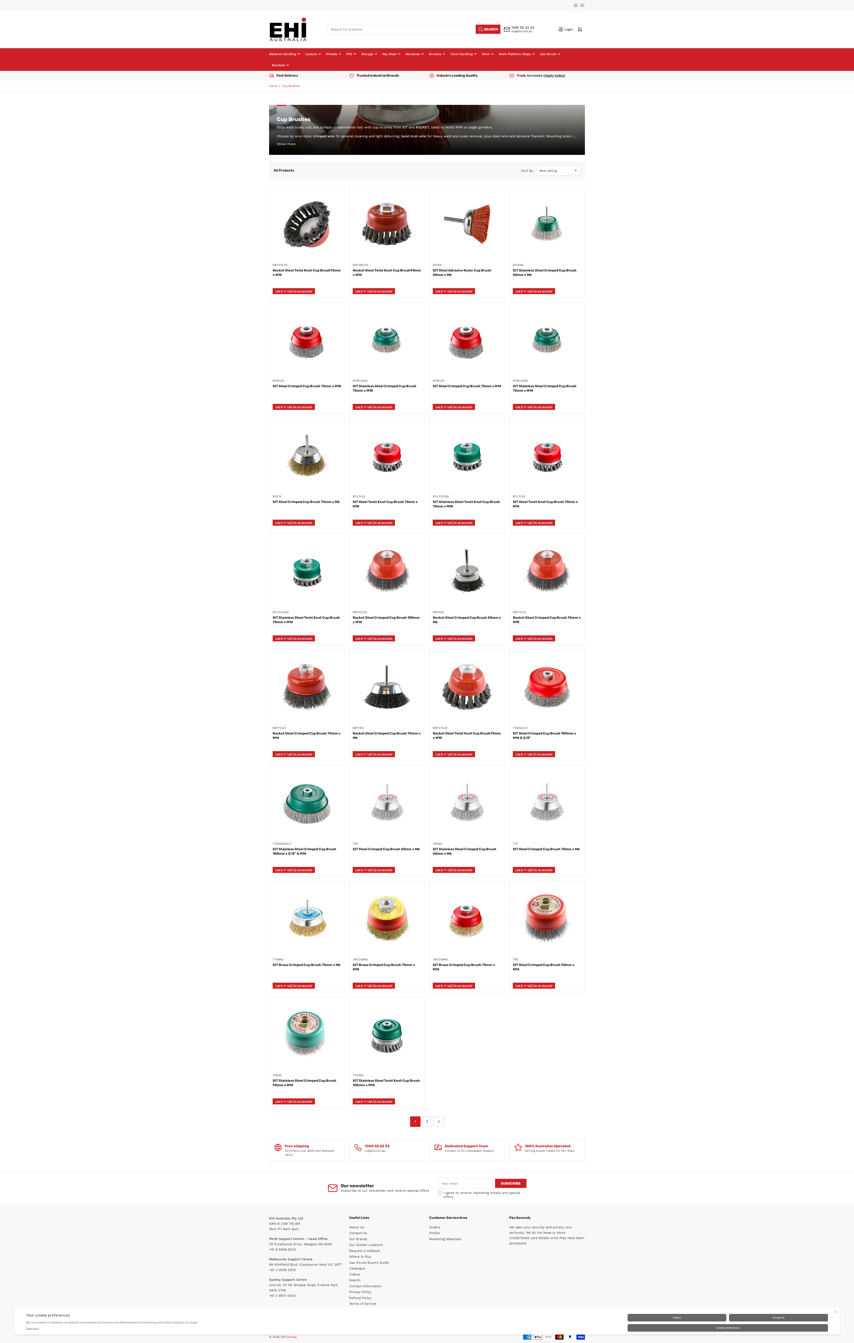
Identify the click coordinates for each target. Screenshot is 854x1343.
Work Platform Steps (515, 54)
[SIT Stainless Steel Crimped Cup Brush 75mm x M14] (547, 340)
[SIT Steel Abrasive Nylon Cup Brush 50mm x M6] (467, 224)
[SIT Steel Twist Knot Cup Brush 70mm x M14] (547, 455)
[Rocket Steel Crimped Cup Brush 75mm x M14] (307, 687)
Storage (367, 54)
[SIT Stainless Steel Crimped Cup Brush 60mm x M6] (467, 803)
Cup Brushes (291, 86)
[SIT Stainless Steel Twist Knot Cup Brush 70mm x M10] (467, 455)
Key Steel (389, 54)
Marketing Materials (445, 1239)
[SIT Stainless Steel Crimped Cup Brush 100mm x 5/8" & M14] (307, 803)
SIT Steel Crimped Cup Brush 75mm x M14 (467, 386)
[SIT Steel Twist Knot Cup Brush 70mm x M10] (387, 455)
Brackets (278, 65)
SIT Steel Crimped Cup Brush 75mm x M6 (306, 502)
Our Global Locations (366, 1245)
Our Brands (358, 1239)
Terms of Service (362, 1304)
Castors (311, 54)
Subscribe (511, 1183)
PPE (349, 54)
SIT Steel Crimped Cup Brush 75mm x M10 (307, 386)
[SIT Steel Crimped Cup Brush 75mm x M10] (307, 340)
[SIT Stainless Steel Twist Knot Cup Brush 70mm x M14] (307, 571)
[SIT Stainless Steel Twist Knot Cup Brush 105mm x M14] (387, 1034)
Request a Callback (364, 1251)
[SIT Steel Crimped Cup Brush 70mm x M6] (547, 803)
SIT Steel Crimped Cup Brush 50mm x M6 (386, 849)
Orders (434, 1227)
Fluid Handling (461, 54)
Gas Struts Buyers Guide (369, 1263)
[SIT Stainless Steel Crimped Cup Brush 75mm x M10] (387, 340)
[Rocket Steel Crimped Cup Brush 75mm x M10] (547, 571)
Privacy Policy (360, 1292)
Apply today (554, 76)
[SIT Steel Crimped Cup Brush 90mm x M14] (547, 918)
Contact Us (358, 1233)
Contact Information (365, 1286)
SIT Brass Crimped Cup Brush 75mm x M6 (306, 965)
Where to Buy (360, 1257)
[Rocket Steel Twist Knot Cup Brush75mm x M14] (307, 224)
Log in (279, 291)
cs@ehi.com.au (522, 31)
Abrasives (412, 54)
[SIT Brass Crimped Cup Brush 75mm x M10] (387, 918)
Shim (486, 54)
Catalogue (357, 1268)
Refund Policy (360, 1298)
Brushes (435, 54)
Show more (286, 144)
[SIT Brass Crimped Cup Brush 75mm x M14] (467, 918)
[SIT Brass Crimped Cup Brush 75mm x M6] (307, 918)
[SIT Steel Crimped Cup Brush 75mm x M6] (307, 455)
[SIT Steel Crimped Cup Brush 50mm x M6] (387, 803)
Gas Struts (548, 54)
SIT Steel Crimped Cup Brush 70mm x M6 (546, 849)
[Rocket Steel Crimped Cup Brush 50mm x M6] (467, 571)
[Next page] (439, 1121)
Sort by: (527, 171)
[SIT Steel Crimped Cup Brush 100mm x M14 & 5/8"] (547, 687)
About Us (356, 1227)
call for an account (299, 291)
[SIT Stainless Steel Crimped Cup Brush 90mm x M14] (307, 1034)
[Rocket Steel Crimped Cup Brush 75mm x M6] (387, 687)
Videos (354, 1274)
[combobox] (414, 29)
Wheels (331, 54)
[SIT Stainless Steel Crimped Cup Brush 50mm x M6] (547, 224)
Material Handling (282, 54)
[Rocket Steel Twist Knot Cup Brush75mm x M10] (467, 687)
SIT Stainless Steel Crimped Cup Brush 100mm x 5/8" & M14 (304, 851)
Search (354, 1280)
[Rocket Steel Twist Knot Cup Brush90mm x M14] (387, 224)
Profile (434, 1233)
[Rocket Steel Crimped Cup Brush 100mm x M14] (387, 571)
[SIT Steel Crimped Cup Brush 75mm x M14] (467, 340)
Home (273, 86)
